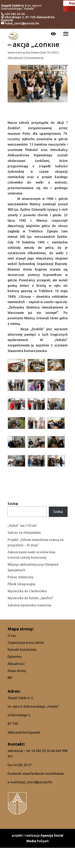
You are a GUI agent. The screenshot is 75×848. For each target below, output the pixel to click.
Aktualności (15, 58)
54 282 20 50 (40, 751)
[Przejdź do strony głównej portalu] (13, 35)
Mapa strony (17, 670)
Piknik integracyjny (21, 584)
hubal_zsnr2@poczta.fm (34, 782)
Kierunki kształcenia (22, 649)
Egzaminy (15, 656)
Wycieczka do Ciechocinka (27, 591)
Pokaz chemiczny (20, 577)
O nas (12, 635)
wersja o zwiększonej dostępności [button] (53, 34)
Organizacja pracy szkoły (26, 642)
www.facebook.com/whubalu (43, 773)
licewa (35, 52)
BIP (10, 677)
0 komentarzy (34, 58)
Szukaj (13, 503)
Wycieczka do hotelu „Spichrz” (30, 598)
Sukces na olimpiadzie (24, 532)
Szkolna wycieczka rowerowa (29, 605)
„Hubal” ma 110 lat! (22, 525)
